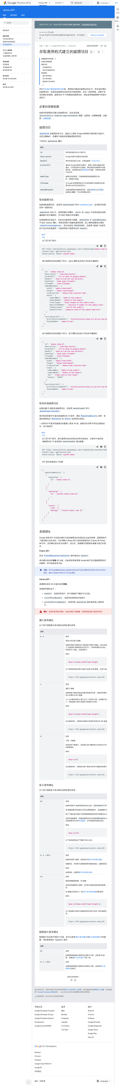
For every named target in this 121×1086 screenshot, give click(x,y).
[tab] (43, 234)
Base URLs (96, 161)
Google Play (92, 1033)
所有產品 (38, 1071)
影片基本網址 (94, 937)
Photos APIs (24, 2)
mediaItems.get (85, 205)
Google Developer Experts (44, 1018)
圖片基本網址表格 (85, 872)
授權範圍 (47, 118)
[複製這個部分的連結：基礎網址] (53, 531)
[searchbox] (16, 23)
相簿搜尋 (85, 170)
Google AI (38, 1067)
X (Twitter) (65, 1026)
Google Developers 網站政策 (47, 992)
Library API (43, 3)
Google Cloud (93, 1030)
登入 (116, 3)
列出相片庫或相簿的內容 (53, 89)
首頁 (40, 46)
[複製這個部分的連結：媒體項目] (53, 127)
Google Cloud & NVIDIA (43, 1026)
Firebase (91, 1018)
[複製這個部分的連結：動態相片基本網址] (60, 932)
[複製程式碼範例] (105, 246)
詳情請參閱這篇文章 (89, 25)
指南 (4, 15)
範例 (23, 15)
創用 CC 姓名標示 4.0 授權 (72, 990)
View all (91, 1037)
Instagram (65, 1018)
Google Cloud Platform (43, 1064)
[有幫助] (102, 46)
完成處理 (82, 821)
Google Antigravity (95, 1026)
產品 (47, 46)
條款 (36, 1081)
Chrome (91, 1014)
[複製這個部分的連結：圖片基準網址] (56, 620)
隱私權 (42, 1081)
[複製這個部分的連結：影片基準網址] (56, 785)
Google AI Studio (94, 1022)
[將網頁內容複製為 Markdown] (99, 52)
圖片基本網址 (81, 937)
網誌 (63, 1011)
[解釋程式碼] (97, 246)
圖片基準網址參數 (95, 859)
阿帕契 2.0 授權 (99, 990)
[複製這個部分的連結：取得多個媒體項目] (60, 403)
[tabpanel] (73, 318)
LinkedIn (64, 1022)
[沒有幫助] (105, 46)
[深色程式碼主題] (101, 246)
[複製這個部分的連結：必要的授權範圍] (61, 106)
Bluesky (64, 1014)
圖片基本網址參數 (89, 892)
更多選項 (58, 3)
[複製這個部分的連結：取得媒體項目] (56, 199)
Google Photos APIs (58, 46)
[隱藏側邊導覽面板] (28, 1081)
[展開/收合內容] (55, 58)
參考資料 (13, 15)
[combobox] (81, 3)
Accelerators (39, 1022)
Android (91, 1011)
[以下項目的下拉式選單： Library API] (50, 3)
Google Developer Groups (44, 1014)
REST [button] (43, 235)
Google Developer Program (45, 1011)
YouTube (64, 1030)
